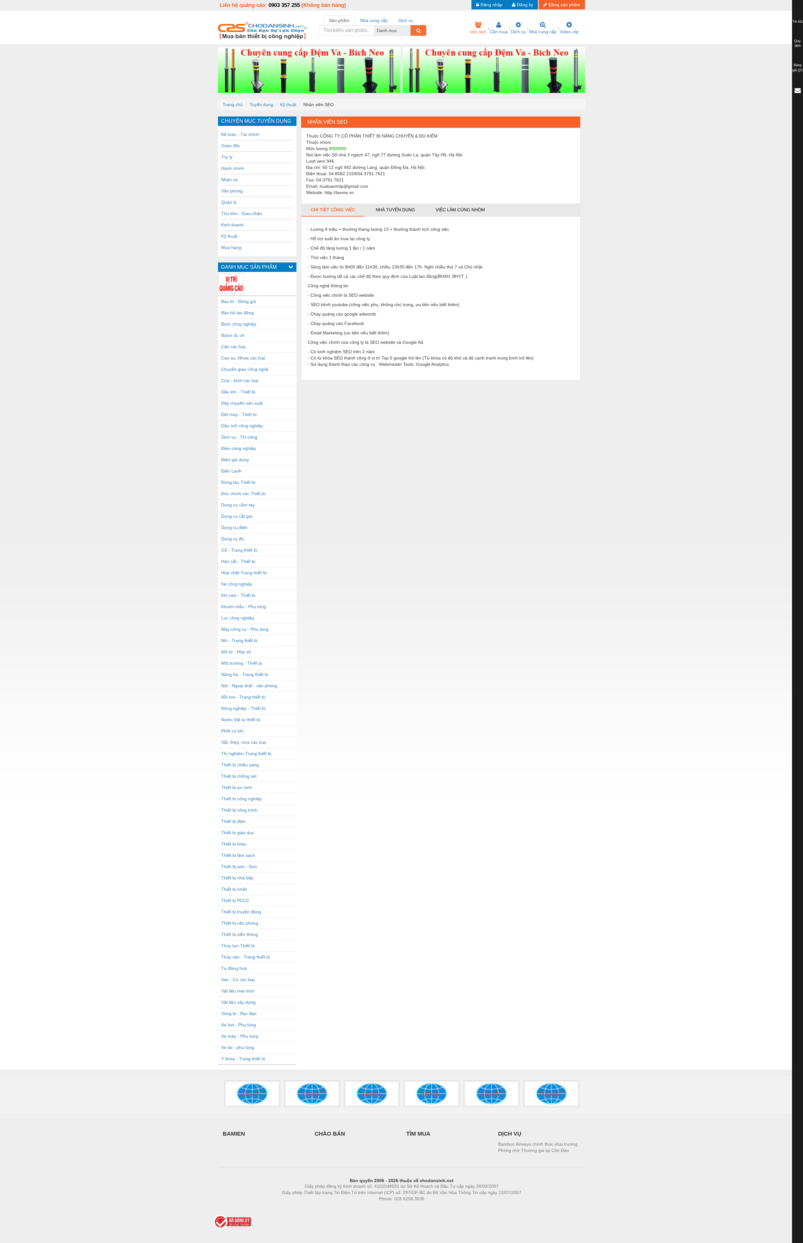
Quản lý (229, 202)
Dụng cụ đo (232, 538)
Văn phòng (232, 190)
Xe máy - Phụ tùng (239, 1036)
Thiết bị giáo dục (237, 832)
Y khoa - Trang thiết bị (243, 1058)
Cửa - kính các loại (239, 380)
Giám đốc (230, 145)
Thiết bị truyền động (241, 911)
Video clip (569, 31)
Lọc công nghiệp (237, 617)
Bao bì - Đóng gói (238, 301)
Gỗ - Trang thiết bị (239, 550)
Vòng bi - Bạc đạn (239, 1013)
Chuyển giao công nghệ (245, 369)
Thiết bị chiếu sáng (240, 764)
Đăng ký (525, 4)
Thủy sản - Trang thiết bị (245, 956)
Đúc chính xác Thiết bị (243, 493)
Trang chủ (233, 104)
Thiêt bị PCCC (235, 900)
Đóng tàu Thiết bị (238, 482)
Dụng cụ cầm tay (238, 504)
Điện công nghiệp (238, 448)
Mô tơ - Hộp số (236, 651)
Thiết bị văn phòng (239, 923)
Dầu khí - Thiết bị (238, 391)
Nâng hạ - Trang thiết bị (244, 674)
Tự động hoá (234, 968)
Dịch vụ (518, 31)
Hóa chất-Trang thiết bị (244, 572)
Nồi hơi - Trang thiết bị (243, 697)
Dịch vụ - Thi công (239, 437)
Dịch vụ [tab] (405, 20)
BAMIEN (234, 1134)
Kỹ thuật (288, 104)
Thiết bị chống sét (239, 776)
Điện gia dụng (235, 459)
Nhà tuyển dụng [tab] (395, 209)
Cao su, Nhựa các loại (243, 357)
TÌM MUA (418, 1134)
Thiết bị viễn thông (239, 934)
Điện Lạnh (231, 470)
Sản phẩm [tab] (339, 20)
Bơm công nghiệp (238, 324)
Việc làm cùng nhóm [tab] (460, 209)
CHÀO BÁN (330, 1134)
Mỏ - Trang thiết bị (239, 640)
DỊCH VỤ (509, 1134)
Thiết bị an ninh (236, 787)
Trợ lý (226, 156)
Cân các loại (233, 346)
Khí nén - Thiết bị (238, 595)
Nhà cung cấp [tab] (374, 20)
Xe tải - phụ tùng (237, 1047)
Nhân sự (229, 179)
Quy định (797, 43)
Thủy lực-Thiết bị (238, 945)
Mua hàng (231, 247)
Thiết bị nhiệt (234, 889)
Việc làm (478, 31)
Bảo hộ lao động (237, 312)
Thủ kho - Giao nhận (241, 213)
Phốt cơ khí (232, 730)
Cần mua (499, 31)
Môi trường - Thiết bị (241, 663)
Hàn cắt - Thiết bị (238, 561)
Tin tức (797, 21)
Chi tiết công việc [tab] (333, 209)
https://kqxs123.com (432, 1208)
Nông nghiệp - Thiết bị (243, 708)
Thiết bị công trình (239, 810)
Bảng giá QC (797, 67)
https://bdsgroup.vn (393, 1208)
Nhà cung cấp (542, 31)
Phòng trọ (360, 1208)
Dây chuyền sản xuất (242, 403)
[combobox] (408, 30)
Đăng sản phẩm (564, 4)
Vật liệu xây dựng (238, 1002)
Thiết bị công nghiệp (241, 798)
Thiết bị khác (234, 843)
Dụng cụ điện (234, 527)
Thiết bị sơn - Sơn (239, 866)
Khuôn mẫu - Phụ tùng (243, 606)
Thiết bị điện (233, 821)
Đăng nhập (492, 4)
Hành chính (232, 168)
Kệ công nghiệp (236, 583)
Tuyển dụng (261, 104)
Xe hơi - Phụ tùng (238, 1024)
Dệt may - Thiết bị (239, 414)
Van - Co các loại (238, 979)
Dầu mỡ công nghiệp (242, 425)
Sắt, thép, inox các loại (243, 742)
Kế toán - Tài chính (240, 134)
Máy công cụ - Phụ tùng (245, 629)
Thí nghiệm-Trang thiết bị (246, 753)
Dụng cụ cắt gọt (237, 516)
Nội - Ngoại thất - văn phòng (249, 685)
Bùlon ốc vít (232, 335)
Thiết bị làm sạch (238, 855)
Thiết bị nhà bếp (237, 877)
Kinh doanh (232, 224)
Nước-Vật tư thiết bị (240, 719)
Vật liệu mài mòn (237, 990)
